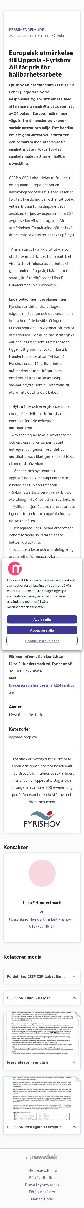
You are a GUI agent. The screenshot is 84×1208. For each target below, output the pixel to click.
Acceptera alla (42, 630)
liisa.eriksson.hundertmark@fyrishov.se (42, 919)
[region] (42, 604)
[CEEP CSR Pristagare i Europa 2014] (42, 1098)
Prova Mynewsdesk (42, 1184)
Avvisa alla (42, 619)
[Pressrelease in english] (42, 1033)
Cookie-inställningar (42, 640)
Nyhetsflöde (42, 1198)
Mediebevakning (42, 1170)
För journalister (42, 1191)
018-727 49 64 (42, 926)
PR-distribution (42, 1177)
